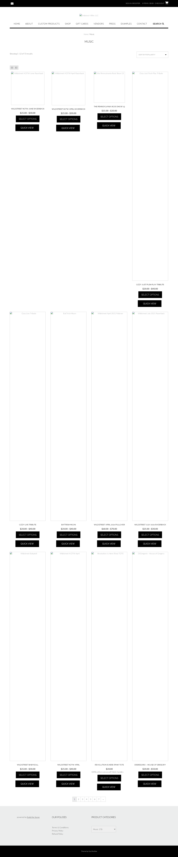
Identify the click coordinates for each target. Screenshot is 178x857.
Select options (28, 119)
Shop (68, 24)
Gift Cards (82, 24)
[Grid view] (12, 67)
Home (17, 24)
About (29, 24)
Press (112, 24)
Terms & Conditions (60, 827)
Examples (126, 24)
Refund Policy (57, 834)
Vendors (99, 24)
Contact (142, 24)
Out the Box (92, 851)
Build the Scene (33, 817)
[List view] (16, 67)
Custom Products (49, 24)
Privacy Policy (57, 830)
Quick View (27, 128)
